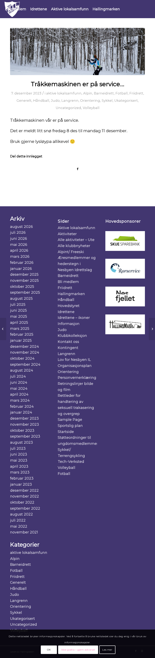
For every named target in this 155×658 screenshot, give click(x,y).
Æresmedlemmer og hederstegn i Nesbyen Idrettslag (77, 264)
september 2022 (25, 508)
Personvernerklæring (77, 377)
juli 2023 (18, 448)
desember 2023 (24, 418)
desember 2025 (24, 274)
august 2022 (21, 514)
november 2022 (24, 496)
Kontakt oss (68, 341)
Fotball (121, 93)
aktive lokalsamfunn (64, 93)
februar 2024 (22, 406)
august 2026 (21, 226)
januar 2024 (21, 412)
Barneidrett (104, 93)
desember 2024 (24, 346)
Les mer (107, 649)
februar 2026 (22, 262)
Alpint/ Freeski (71, 252)
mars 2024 (20, 400)
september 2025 (25, 292)
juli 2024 (18, 376)
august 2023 (21, 442)
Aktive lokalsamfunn (76, 228)
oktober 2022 (22, 502)
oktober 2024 (22, 358)
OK (49, 649)
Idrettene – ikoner (74, 317)
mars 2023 (19, 472)
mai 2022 (18, 526)
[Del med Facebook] (77, 169)
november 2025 (24, 280)
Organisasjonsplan (75, 366)
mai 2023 (18, 460)
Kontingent (68, 348)
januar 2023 (21, 484)
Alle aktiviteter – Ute (76, 240)
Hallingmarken (71, 294)
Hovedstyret (69, 306)
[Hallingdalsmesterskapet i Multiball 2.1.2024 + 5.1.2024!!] (3, 329)
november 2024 (24, 352)
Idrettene (66, 312)
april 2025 (19, 322)
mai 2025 (18, 316)
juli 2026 (18, 232)
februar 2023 (22, 478)
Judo (55, 100)
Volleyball (91, 108)
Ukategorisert (126, 100)
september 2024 (25, 364)
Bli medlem (68, 282)
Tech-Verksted (71, 461)
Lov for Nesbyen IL (74, 359)
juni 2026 (18, 238)
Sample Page (70, 419)
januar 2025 (21, 340)
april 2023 (19, 466)
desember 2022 (24, 490)
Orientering (90, 100)
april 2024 (19, 394)
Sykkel (107, 100)
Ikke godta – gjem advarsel (78, 649)
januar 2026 (21, 268)
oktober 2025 (22, 286)
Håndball (41, 100)
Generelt (24, 100)
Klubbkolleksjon (72, 335)
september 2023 (25, 436)
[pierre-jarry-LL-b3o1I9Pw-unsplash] (77, 51)
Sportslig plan (70, 425)
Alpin (87, 93)
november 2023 (24, 424)
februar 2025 (21, 334)
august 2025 (21, 298)
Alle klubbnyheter (74, 246)
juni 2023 (18, 454)
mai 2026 (18, 244)
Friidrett (136, 93)
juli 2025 (17, 304)
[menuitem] (15, 9)
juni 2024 (18, 382)
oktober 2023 (22, 430)
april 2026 (19, 250)
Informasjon (69, 324)
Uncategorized (68, 108)
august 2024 (21, 370)
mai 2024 (18, 388)
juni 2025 (18, 310)
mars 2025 (19, 328)
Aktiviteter (67, 234)
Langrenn (70, 100)
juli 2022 (18, 520)
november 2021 (24, 532)
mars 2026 (19, 256)
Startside (66, 432)
